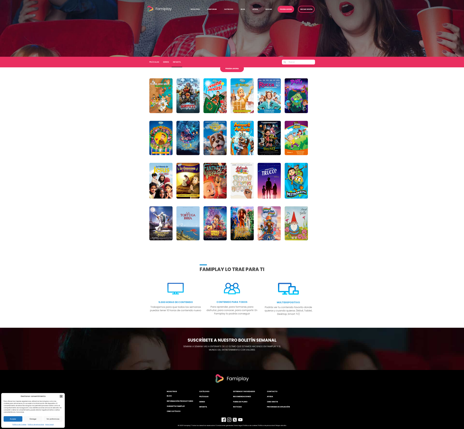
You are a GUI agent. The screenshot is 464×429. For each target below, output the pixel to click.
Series (166, 62)
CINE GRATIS (272, 402)
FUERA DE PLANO (240, 402)
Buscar (268, 9)
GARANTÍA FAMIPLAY (176, 406)
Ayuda (255, 9)
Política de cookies (250, 425)
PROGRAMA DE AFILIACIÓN (278, 407)
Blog (243, 9)
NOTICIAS (237, 407)
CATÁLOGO (204, 391)
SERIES (202, 402)
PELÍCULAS (203, 396)
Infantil (177, 62)
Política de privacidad (36, 424)
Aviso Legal (49, 424)
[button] (61, 396)
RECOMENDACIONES (242, 396)
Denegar (33, 419)
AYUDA (270, 396)
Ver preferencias (53, 419)
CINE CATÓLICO (174, 411)
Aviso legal (238, 425)
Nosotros (195, 9)
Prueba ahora (286, 9)
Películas (154, 62)
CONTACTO (272, 391)
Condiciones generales (224, 425)
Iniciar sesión (306, 9)
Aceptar (13, 419)
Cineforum (212, 9)
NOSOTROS (172, 391)
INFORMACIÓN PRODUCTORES (180, 401)
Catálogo (228, 9)
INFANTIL (203, 407)
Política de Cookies (19, 424)
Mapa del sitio (281, 425)
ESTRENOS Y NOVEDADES (244, 391)
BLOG (169, 396)
